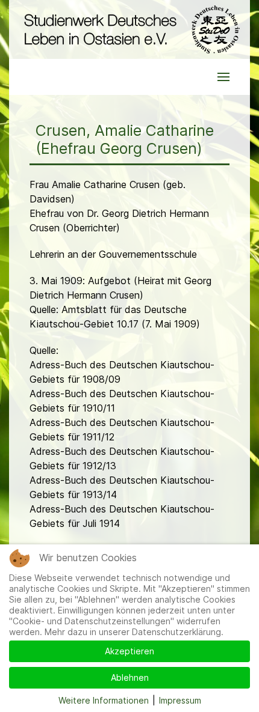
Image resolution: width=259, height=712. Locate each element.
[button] (223, 77)
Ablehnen (130, 677)
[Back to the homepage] (129, 29)
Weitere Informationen (103, 700)
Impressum (180, 700)
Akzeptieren (129, 651)
